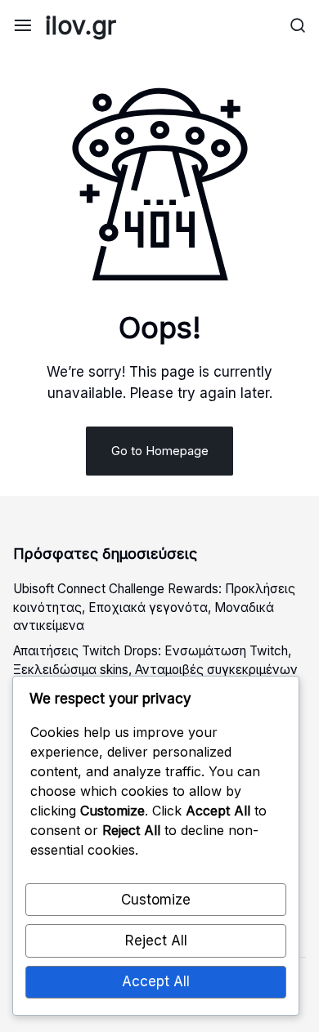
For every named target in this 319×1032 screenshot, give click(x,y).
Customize (156, 899)
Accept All (156, 981)
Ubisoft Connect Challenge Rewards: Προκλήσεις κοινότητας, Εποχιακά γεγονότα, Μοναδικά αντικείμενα (154, 607)
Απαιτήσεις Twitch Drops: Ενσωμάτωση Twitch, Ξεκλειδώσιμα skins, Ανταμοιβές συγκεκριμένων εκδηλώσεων (155, 669)
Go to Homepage (160, 450)
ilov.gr (80, 25)
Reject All (156, 940)
